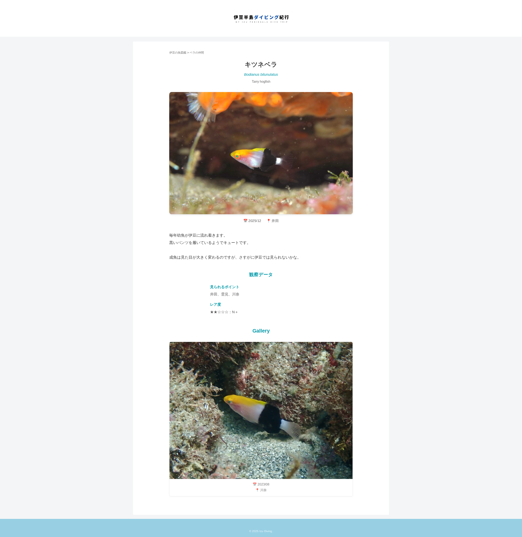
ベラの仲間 (197, 52)
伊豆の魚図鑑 (177, 52)
